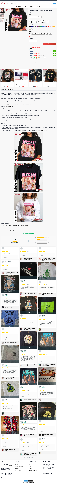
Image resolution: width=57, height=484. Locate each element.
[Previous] (7, 19)
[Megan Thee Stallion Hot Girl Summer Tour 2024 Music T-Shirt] (7, 75)
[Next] (26, 19)
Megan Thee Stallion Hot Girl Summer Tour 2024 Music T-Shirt (6, 85)
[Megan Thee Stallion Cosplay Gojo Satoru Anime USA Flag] (21, 75)
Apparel (30, 6)
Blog (30, 464)
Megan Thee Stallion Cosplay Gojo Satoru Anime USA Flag (20, 85)
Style (30, 19)
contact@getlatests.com (42, 130)
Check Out (50, 43)
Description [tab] (3, 89)
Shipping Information (33, 470)
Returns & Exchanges (19, 466)
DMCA (30, 466)
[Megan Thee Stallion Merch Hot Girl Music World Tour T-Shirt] (50, 75)
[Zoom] (7, 30)
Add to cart (36, 44)
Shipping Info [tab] (10, 89)
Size (30, 31)
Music (39, 9)
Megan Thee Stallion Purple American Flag (10, 230)
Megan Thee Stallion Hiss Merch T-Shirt (35, 85)
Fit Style (30, 14)
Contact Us (31, 468)
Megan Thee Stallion (34, 62)
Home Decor (37, 6)
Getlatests (8, 104)
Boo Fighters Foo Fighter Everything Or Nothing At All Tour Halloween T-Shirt (48, 259)
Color (30, 24)
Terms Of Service (18, 470)
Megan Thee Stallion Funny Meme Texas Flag (11, 229)
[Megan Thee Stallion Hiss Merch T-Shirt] (35, 75)
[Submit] (47, 3)
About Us (16, 464)
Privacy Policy (17, 468)
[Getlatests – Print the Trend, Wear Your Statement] (5, 3)
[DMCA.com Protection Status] (28, 480)
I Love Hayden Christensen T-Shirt (29, 293)
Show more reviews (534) (28, 457)
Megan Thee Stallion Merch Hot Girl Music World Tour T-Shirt (50, 85)
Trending (18, 6)
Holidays (24, 6)
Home (30, 9)
